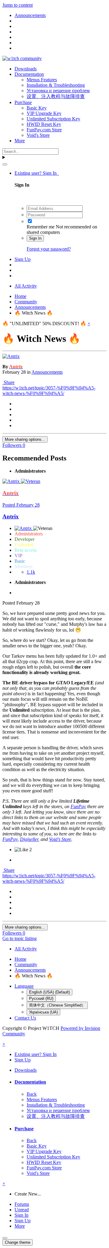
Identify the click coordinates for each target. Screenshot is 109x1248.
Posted (21, 505)
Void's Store (38, 135)
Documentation (29, 74)
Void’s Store (60, 839)
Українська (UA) (43, 1012)
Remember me (40, 226)
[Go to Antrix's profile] (11, 356)
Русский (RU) (41, 998)
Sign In (35, 238)
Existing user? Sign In (37, 173)
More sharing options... (25, 439)
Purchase (23, 102)
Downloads (26, 68)
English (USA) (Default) (49, 992)
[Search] (4, 164)
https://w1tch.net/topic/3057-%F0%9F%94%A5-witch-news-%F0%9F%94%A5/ (48, 390)
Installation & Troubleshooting (56, 85)
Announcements (47, 372)
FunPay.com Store (44, 129)
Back (32, 1094)
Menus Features (42, 79)
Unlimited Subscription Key (53, 118)
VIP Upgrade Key (44, 113)
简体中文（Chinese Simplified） (57, 1005)
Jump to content (17, 5)
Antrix (10, 516)
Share (8, 382)
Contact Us (25, 1017)
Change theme (17, 1242)
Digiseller (29, 839)
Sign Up (23, 259)
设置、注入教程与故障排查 (56, 96)
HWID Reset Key (44, 124)
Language (24, 986)
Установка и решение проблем (58, 90)
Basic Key (37, 107)
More (20, 140)
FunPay (78, 806)
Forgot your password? (49, 248)
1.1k (31, 572)
